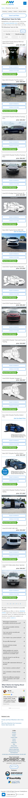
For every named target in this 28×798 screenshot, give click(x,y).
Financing (4, 11)
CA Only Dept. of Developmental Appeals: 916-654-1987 (14, 754)
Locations (14, 734)
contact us (13, 617)
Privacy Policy (14, 745)
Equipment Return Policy (14, 751)
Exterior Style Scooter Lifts (8, 724)
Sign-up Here (14, 766)
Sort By (8, 34)
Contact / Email (14, 737)
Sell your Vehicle (22, 11)
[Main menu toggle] (25, 3)
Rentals (14, 735)
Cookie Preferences (14, 747)
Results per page (19, 34)
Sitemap (14, 740)
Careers (14, 739)
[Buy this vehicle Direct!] (10, 74)
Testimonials (14, 742)
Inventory (14, 732)
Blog (14, 744)
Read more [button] (6, 704)
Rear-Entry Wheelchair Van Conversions (11, 723)
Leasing (10, 11)
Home (3, 8)
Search (23, 31)
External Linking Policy (14, 749)
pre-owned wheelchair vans (10, 23)
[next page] (20, 603)
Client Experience (14, 752)
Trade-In (15, 11)
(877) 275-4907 (20, 794)
